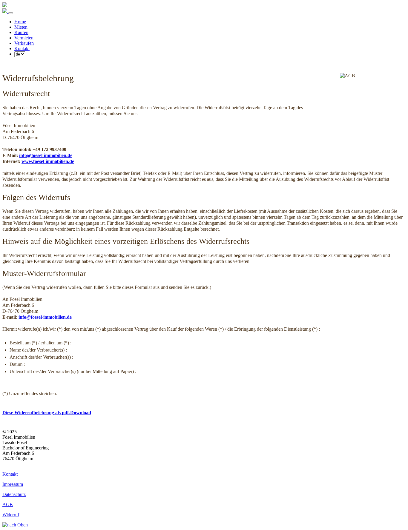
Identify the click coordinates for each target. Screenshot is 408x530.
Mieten (20, 27)
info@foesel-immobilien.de (45, 155)
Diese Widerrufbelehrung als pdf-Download (46, 412)
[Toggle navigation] (10, 13)
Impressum (12, 484)
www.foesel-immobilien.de (48, 161)
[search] (19, 54)
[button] (204, 525)
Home (20, 21)
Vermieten (23, 37)
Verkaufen (24, 43)
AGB (7, 504)
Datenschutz (14, 494)
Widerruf (10, 514)
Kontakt (22, 48)
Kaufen (21, 32)
